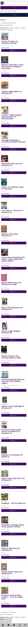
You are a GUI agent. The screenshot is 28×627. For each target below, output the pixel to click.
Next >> (14, 23)
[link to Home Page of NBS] (2, 4)
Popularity (22, 27)
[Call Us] (19, 625)
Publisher (7, 27)
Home (2, 11)
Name (12, 27)
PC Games (14, 11)
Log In (2, 619)
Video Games (7, 11)
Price (16, 27)
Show (1, 29)
